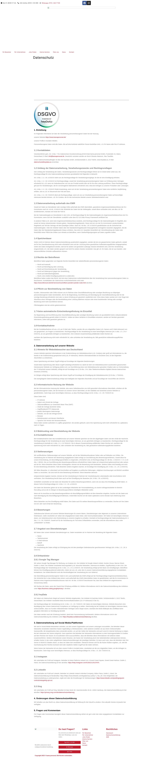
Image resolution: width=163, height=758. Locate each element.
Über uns (56, 52)
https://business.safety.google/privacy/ (51, 588)
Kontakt (71, 52)
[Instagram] (89, 3)
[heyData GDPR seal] (46, 127)
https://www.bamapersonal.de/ (56, 137)
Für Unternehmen (19, 52)
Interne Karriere (45, 52)
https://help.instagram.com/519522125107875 (83, 662)
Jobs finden (32, 52)
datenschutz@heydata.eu (42, 162)
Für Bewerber (7, 52)
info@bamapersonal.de (56, 156)
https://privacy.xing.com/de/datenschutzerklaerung (57, 692)
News (64, 52)
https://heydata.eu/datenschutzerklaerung (77, 617)
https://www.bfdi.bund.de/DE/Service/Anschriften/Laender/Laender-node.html (60, 283)
